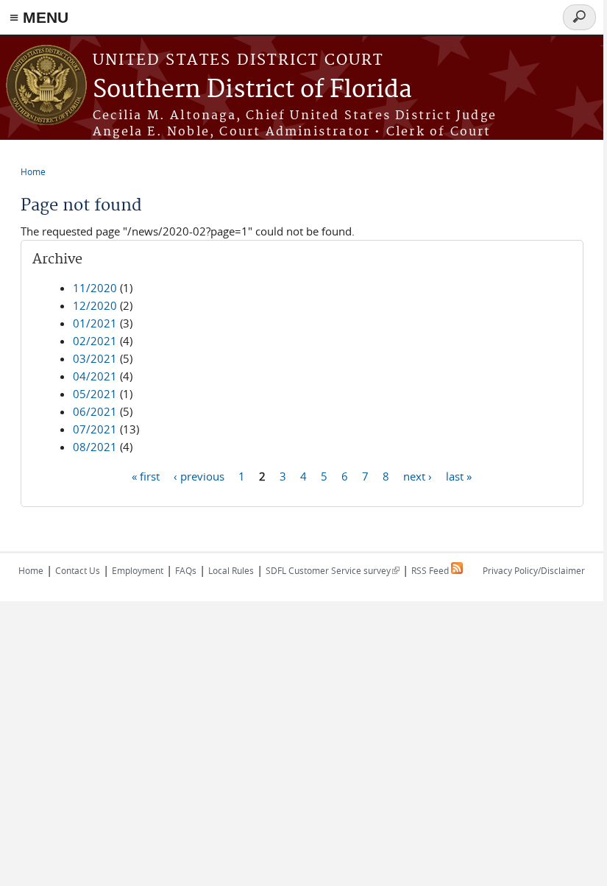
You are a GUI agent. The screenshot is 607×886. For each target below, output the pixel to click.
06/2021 (95, 411)
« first (146, 475)
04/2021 (95, 376)
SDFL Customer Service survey (333, 570)
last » (459, 475)
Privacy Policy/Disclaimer (534, 570)
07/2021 (95, 429)
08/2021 (95, 446)
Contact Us (77, 570)
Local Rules (231, 570)
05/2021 (95, 393)
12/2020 (95, 305)
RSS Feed (431, 570)
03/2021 (95, 358)
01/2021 (95, 323)
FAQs (185, 570)
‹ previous (199, 475)
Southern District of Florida (252, 90)
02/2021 (95, 340)
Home (33, 171)
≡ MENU (39, 17)
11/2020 (95, 287)
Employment (137, 570)
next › (417, 475)
